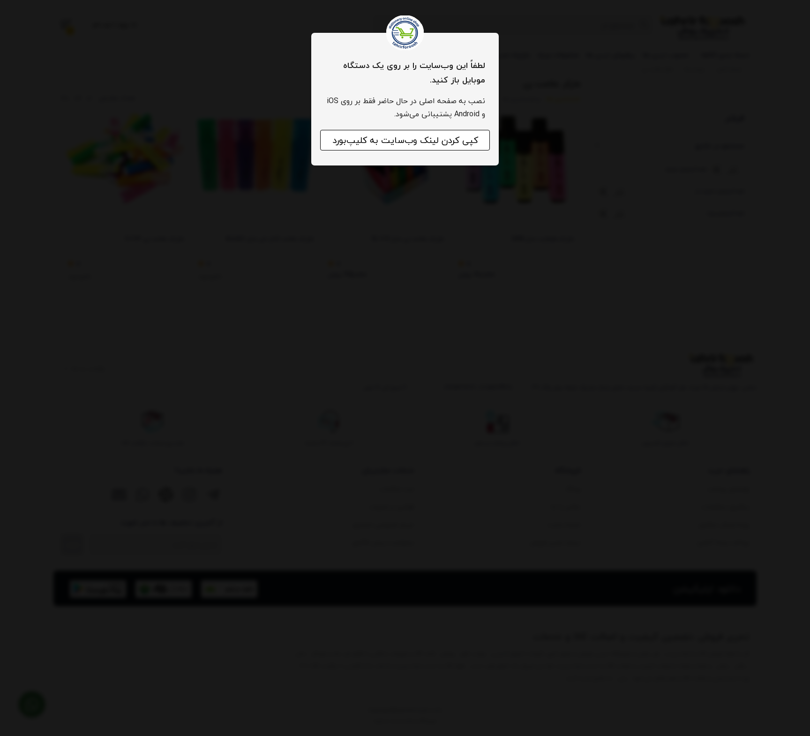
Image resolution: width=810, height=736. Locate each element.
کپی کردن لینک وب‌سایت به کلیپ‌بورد (405, 140)
